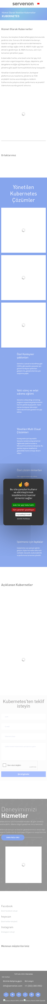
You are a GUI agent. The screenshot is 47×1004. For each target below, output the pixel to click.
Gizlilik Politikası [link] (23, 519)
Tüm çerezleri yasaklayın (23, 510)
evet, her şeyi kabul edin (23, 505)
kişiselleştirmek (23, 514)
